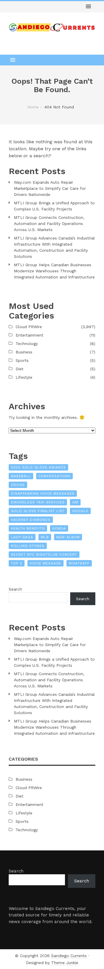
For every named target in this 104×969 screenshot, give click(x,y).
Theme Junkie (64, 962)
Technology (27, 343)
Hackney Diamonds (31, 520)
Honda (59, 528)
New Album (68, 537)
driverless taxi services (38, 502)
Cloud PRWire (29, 326)
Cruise (18, 485)
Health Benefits (28, 528)
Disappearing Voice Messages (43, 493)
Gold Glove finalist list (38, 511)
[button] (88, 7)
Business (24, 352)
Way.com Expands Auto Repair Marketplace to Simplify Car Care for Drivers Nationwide (50, 188)
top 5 (16, 563)
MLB (45, 537)
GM (75, 502)
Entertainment (29, 335)
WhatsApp (79, 563)
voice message (45, 563)
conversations (54, 476)
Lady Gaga (22, 537)
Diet (19, 368)
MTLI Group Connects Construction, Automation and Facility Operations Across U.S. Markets (49, 223)
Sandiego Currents (69, 955)
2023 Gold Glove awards (38, 467)
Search (15, 589)
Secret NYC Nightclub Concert (44, 555)
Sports (22, 360)
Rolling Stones (27, 546)
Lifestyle (24, 377)
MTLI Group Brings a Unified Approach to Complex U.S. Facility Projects (54, 206)
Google (80, 511)
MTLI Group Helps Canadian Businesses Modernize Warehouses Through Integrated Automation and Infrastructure (54, 270)
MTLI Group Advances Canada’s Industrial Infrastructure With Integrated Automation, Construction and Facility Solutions (54, 247)
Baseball (21, 476)
